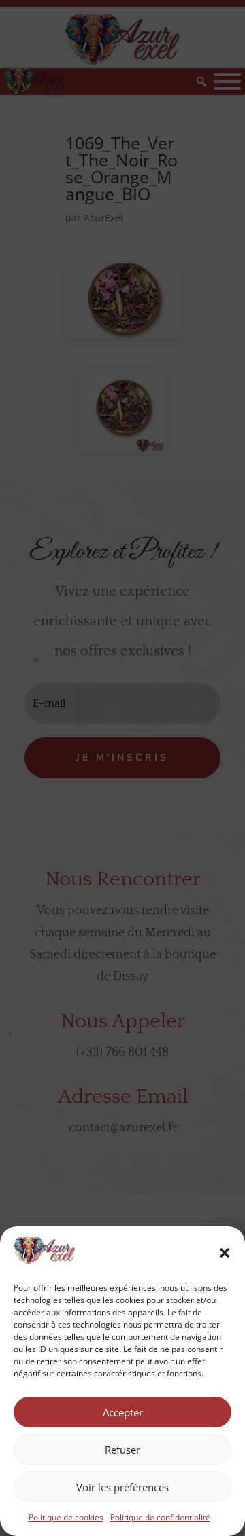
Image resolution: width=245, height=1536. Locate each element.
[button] (224, 1253)
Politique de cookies (66, 1517)
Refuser (122, 1450)
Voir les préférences (122, 1487)
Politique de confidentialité (160, 1517)
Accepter (123, 1412)
